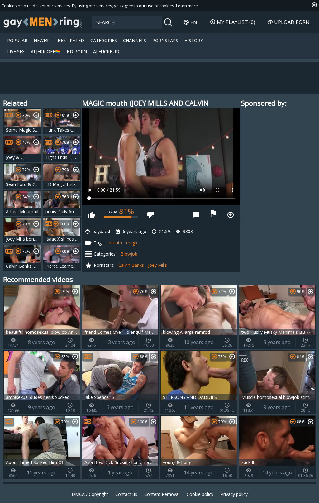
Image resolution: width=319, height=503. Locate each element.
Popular (17, 40)
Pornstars (165, 40)
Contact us (126, 494)
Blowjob (129, 254)
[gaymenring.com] (42, 22)
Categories (103, 40)
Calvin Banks (131, 265)
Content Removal (161, 494)
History (193, 40)
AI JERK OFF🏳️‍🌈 (45, 52)
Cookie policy (200, 494)
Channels (134, 40)
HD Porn (77, 52)
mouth (115, 243)
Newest (42, 40)
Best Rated (71, 40)
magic (132, 243)
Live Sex (16, 52)
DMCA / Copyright (90, 494)
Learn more (187, 5)
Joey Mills (157, 265)
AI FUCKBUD (106, 52)
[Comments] (196, 215)
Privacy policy (234, 494)
